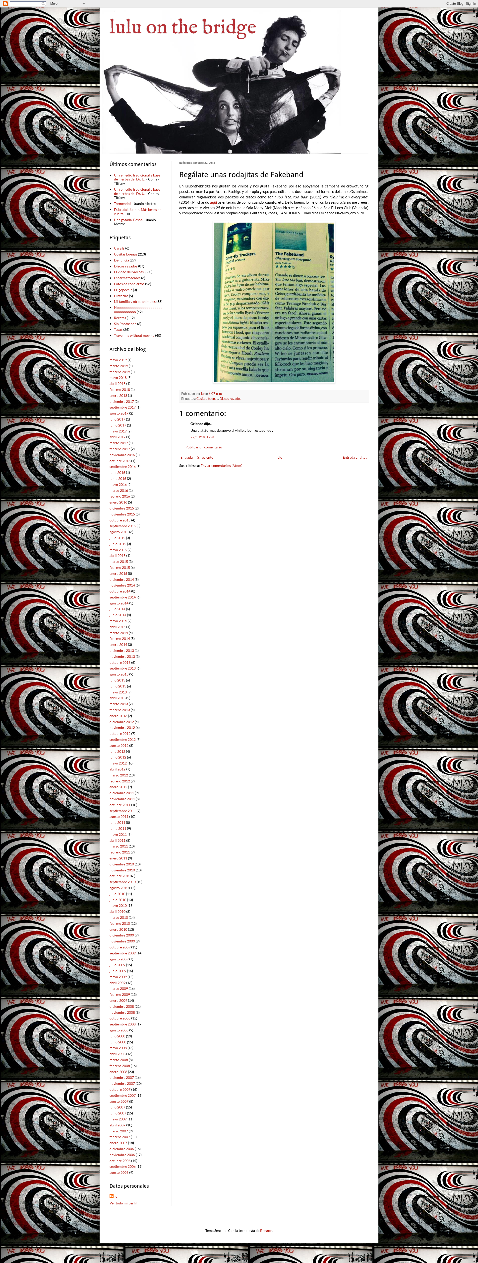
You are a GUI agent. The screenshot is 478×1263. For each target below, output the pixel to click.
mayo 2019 (118, 360)
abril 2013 (117, 698)
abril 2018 (117, 383)
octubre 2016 (120, 461)
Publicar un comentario (203, 447)
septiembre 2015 (123, 526)
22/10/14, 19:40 (202, 437)
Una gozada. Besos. (128, 220)
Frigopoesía (123, 290)
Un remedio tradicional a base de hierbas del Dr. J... (137, 177)
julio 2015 (117, 538)
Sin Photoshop (125, 324)
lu (116, 1196)
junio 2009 (118, 971)
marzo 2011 (119, 846)
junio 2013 (118, 686)
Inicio (278, 457)
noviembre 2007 (122, 1083)
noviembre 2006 (122, 1155)
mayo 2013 (118, 692)
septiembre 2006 (123, 1166)
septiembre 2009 (123, 953)
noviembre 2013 (122, 656)
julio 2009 (117, 965)
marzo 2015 (119, 561)
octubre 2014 (120, 591)
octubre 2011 (120, 805)
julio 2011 (117, 822)
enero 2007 (118, 1143)
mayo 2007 (118, 1119)
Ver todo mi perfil (123, 1203)
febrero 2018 (120, 389)
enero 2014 (118, 644)
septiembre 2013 (123, 668)
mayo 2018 (118, 377)
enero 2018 (118, 395)
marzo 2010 (119, 917)
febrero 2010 (120, 923)
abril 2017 (117, 437)
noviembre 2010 (122, 870)
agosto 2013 (119, 674)
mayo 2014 (118, 621)
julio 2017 (117, 419)
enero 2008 (118, 1072)
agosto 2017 (119, 413)
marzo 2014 (119, 633)
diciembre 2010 (122, 864)
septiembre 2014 (123, 597)
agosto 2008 (119, 1030)
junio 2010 (118, 900)
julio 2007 (117, 1107)
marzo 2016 (119, 490)
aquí (213, 202)
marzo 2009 (119, 988)
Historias (121, 296)
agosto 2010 (119, 888)
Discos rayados (230, 399)
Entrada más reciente (196, 457)
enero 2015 (118, 573)
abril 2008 (117, 1054)
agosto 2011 (119, 816)
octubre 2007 (120, 1089)
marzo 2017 (119, 443)
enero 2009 (118, 1000)
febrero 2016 (120, 496)
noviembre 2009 (122, 941)
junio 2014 (118, 615)
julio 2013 (117, 680)
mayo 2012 (118, 763)
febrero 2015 (120, 567)
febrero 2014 (120, 638)
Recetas (120, 318)
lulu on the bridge (183, 28)
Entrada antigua (355, 457)
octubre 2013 (120, 662)
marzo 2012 (119, 775)
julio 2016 (117, 472)
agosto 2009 (119, 959)
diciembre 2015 (122, 508)
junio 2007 (118, 1113)
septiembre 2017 (123, 407)
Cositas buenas (207, 399)
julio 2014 (117, 609)
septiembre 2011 (123, 811)
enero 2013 (118, 716)
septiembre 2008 (123, 1024)
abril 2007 (117, 1125)
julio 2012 (117, 751)
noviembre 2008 (122, 1012)
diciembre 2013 (122, 650)
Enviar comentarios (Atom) (221, 465)
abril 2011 (117, 840)
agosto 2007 (119, 1101)
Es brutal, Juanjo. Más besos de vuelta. (137, 211)
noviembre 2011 (122, 799)
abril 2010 (117, 911)
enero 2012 (118, 787)
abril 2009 (117, 983)
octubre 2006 (120, 1161)
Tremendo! (122, 203)
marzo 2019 (119, 366)
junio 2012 (118, 757)
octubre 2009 (120, 947)
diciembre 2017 (122, 401)
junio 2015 (118, 544)
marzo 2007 (119, 1131)
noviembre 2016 (122, 455)
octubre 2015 (120, 520)
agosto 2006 (119, 1172)
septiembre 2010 (123, 882)
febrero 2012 (120, 781)
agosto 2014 (119, 603)
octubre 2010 (120, 876)
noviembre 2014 (122, 585)
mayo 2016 (118, 484)
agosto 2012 (119, 745)
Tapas (118, 329)
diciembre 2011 (122, 793)
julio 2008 (117, 1036)
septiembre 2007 (123, 1095)
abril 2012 (117, 769)
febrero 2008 (120, 1066)
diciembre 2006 (122, 1149)
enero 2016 (118, 502)
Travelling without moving (134, 335)
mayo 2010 (118, 905)
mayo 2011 (118, 834)
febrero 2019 (120, 372)
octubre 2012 (120, 733)
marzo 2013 (119, 704)
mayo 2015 (118, 550)
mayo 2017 (118, 431)
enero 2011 (118, 858)
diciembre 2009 (122, 935)
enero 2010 (118, 929)
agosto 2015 (119, 532)
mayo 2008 (118, 1048)
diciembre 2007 (122, 1077)
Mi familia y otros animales (135, 301)
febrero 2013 (120, 710)
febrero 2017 (120, 449)
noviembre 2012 (122, 727)
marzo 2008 (119, 1060)
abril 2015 (117, 555)
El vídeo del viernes (129, 272)
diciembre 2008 (122, 1006)
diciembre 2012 (122, 722)
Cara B (119, 248)
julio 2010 (117, 894)
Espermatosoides (127, 278)
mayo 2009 (118, 977)
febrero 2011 (120, 852)
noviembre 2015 (122, 514)
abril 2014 (117, 627)
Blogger (266, 1230)
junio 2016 (118, 478)
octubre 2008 (120, 1018)
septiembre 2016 (123, 466)
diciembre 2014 (122, 579)
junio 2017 (118, 425)
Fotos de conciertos (129, 284)
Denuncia (121, 260)
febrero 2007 (120, 1137)
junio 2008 (118, 1042)
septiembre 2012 (123, 739)
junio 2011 (118, 828)
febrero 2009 (120, 994)
